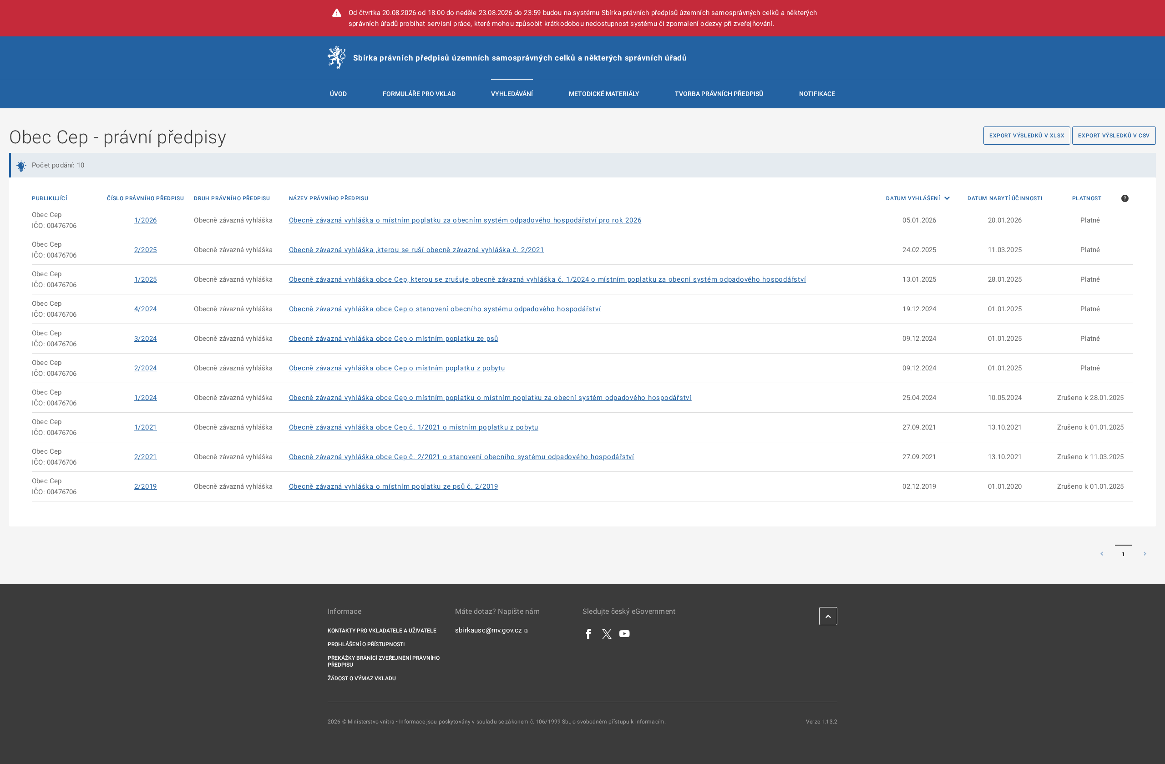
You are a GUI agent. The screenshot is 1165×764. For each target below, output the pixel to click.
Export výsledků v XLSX (1026, 135)
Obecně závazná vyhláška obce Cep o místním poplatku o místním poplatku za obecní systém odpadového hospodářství (490, 398)
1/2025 (145, 279)
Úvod (338, 93)
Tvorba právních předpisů (719, 93)
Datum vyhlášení (914, 198)
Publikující (49, 198)
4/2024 (145, 309)
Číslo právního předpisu (145, 198)
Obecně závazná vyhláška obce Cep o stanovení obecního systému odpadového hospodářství (445, 309)
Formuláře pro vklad (419, 93)
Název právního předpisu (329, 198)
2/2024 (145, 368)
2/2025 (145, 250)
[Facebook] (588, 633)
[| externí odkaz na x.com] (607, 633)
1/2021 (145, 427)
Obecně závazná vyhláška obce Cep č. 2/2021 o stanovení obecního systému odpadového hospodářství (461, 457)
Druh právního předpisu (232, 198)
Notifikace (817, 93)
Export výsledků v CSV (1114, 135)
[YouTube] (624, 633)
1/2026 (145, 220)
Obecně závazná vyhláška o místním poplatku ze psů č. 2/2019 (393, 486)
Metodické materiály (604, 93)
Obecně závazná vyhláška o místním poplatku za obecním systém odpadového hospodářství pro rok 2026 (465, 220)
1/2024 (145, 398)
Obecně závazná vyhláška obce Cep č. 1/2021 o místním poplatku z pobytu (414, 427)
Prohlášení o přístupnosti (366, 644)
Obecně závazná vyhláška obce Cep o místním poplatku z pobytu (397, 368)
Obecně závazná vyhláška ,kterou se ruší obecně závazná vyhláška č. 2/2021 (416, 250)
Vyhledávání (512, 93)
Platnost (1087, 198)
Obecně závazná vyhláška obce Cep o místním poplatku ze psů (394, 338)
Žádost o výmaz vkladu (362, 678)
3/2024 (145, 338)
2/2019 (145, 486)
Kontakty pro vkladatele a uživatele (382, 630)
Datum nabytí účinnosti (1004, 198)
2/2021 (145, 457)
